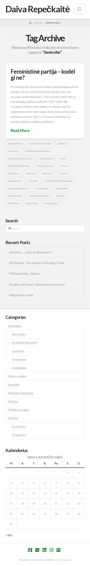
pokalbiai (47, 173)
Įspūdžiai (13, 384)
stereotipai (61, 188)
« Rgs (8, 535)
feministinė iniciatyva (20, 158)
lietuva (64, 166)
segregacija (15, 181)
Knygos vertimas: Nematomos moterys (37, 284)
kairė (63, 158)
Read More (20, 130)
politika (63, 173)
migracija (13, 173)
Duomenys (19, 426)
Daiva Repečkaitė (37, 9)
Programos (19, 435)
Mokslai (13, 401)
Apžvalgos (15, 326)
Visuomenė (19, 359)
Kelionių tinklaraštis (21, 393)
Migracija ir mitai (21, 295)
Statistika (18, 351)
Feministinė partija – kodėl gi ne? (43, 74)
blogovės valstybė (40, 143)
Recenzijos (19, 334)
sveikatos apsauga (39, 196)
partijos (30, 173)
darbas (62, 143)
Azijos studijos (17, 376)
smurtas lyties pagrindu (58, 181)
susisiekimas (15, 196)
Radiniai (13, 418)
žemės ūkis (31, 203)
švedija (60, 196)
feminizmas (46, 158)
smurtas (33, 181)
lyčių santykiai (44, 166)
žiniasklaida (51, 203)
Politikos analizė (18, 410)
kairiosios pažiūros (19, 166)
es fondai (13, 151)
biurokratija (15, 143)
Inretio (49, 559)
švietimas (13, 203)
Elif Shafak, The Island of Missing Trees (36, 263)
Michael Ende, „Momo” (25, 273)
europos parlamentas (37, 151)
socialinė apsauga (18, 188)
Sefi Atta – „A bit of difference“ (30, 252)
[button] (79, 9)
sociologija (42, 188)
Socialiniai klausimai (24, 342)
